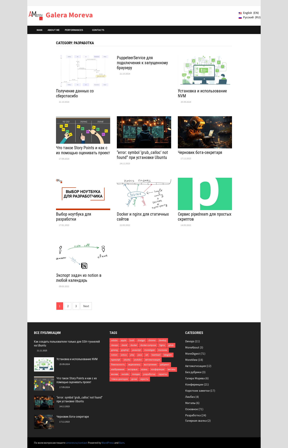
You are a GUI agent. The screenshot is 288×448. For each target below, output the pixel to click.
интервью (133, 369)
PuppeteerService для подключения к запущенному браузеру (142, 62)
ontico (124, 354)
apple (123, 340)
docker (133, 345)
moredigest (149, 350)
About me (54, 30)
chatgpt (141, 340)
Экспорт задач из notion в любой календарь (78, 278)
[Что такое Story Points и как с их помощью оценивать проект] (44, 379)
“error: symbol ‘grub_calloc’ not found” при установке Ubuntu (142, 155)
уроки (134, 379)
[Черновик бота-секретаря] (44, 417)
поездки (136, 374)
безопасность (118, 364)
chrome (151, 340)
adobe (114, 340)
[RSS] (252, 3)
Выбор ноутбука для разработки (73, 217)
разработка (149, 374)
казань (144, 369)
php (132, 354)
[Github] (248, 3)
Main (39, 30)
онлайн (125, 374)
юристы (144, 379)
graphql (124, 350)
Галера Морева (195, 378)
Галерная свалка (196, 420)
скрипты (163, 374)
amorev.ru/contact (76, 442)
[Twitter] (240, 3)
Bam (121, 442)
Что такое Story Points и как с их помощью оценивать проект (83, 150)
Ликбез (190, 397)
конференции (157, 369)
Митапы (190, 403)
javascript (136, 350)
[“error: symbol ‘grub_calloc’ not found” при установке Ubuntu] (44, 398)
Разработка (193, 415)
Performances (74, 30)
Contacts (98, 30)
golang (114, 350)
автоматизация (152, 359)
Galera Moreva (69, 14)
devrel (124, 345)
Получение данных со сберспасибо (75, 93)
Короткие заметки (197, 390)
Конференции (194, 384)
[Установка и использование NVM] (44, 359)
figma (162, 345)
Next (86, 306)
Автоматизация (195, 366)
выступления (150, 364)
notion (114, 354)
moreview (162, 350)
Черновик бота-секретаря (200, 152)
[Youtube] (236, 3)
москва (114, 374)
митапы (171, 369)
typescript (115, 359)
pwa (140, 354)
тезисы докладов (119, 379)
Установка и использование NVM (77, 359)
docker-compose (148, 345)
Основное (191, 409)
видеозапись (134, 364)
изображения (117, 369)
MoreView (191, 360)
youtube (138, 359)
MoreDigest (192, 353)
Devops (189, 341)
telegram (168, 354)
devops (114, 345)
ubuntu (127, 359)
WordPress (108, 442)
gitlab (171, 345)
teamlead (156, 354)
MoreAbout (192, 347)
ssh (146, 354)
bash (132, 340)
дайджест (164, 364)
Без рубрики (193, 372)
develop (162, 340)
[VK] (244, 3)
